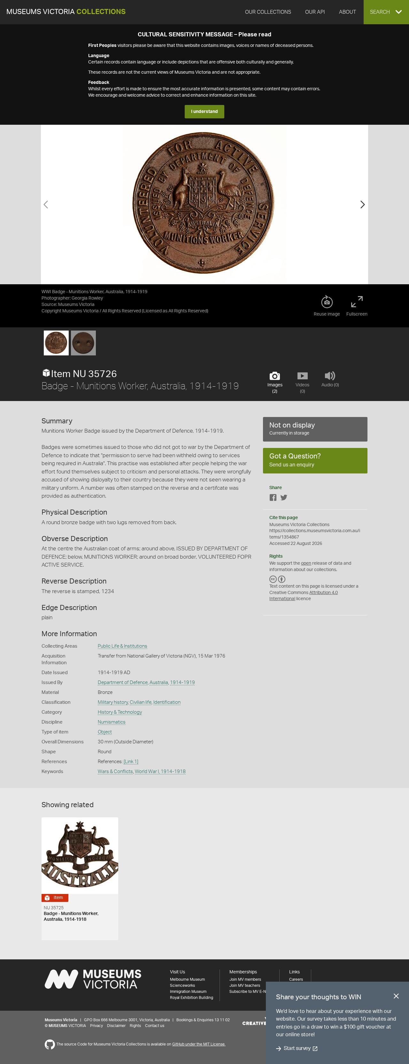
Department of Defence (123, 682)
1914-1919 (182, 682)
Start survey (297, 1048)
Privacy (96, 1026)
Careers (296, 979)
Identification (167, 702)
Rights (135, 1026)
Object (105, 732)
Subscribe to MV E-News (251, 991)
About (347, 12)
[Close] (396, 997)
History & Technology (120, 712)
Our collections (268, 12)
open (306, 563)
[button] (386, 12)
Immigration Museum (188, 991)
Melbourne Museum (187, 979)
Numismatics (112, 722)
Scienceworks (182, 985)
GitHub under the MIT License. (199, 1044)
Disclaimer (116, 1026)
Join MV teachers (244, 985)
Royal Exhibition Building (191, 998)
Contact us (154, 1026)
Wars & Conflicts (115, 771)
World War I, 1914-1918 (160, 771)
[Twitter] (284, 499)
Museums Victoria (66, 12)
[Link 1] (131, 761)
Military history (113, 702)
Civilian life (140, 702)
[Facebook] (273, 499)
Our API (315, 12)
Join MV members (245, 979)
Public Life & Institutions (122, 646)
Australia (159, 682)
